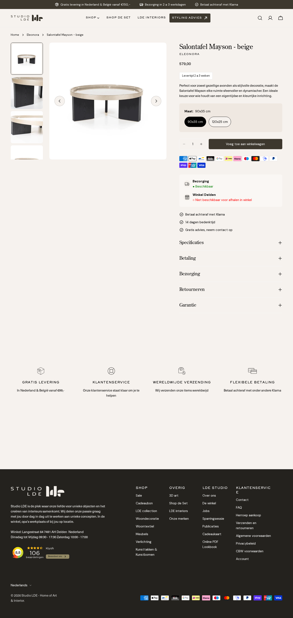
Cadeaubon (144, 503)
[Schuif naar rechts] (156, 101)
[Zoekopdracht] (260, 18)
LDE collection (146, 511)
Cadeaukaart (211, 534)
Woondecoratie (147, 518)
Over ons (209, 495)
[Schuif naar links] (59, 101)
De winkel (209, 503)
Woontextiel (145, 526)
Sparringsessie (213, 518)
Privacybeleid (246, 543)
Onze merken (179, 518)
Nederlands (19, 585)
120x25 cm (220, 122)
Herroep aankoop (248, 515)
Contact (242, 500)
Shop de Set (178, 503)
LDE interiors (178, 511)
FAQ (239, 507)
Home (15, 35)
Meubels (142, 534)
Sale (139, 495)
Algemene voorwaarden (253, 536)
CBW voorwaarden (249, 551)
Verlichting (143, 541)
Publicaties (210, 526)
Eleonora (33, 35)
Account (242, 559)
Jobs (206, 511)
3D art (173, 495)
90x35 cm (195, 122)
